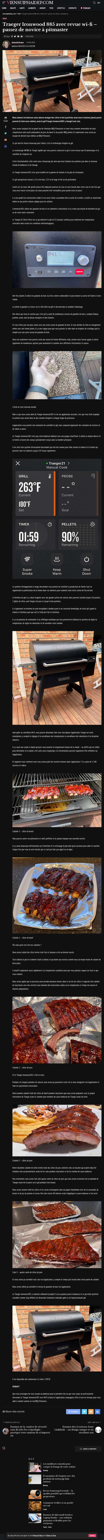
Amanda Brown (18, 42)
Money (45, 1485)
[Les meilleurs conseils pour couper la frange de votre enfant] (35, 1467)
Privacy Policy (38, 1535)
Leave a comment (89, 1449)
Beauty (45, 1470)
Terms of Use (51, 1535)
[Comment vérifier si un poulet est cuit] (35, 1506)
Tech (5, 18)
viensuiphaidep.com (30, 2)
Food (45, 1509)
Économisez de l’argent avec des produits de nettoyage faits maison (59, 1479)
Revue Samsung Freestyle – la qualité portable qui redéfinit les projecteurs (59, 1494)
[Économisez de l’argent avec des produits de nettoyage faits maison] (35, 1479)
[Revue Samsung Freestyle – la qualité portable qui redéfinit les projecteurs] (35, 1494)
